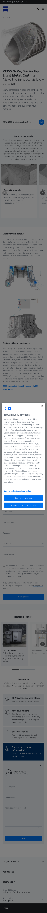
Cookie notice (10, 491)
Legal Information (23, 491)
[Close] (42, 405)
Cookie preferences (23, 498)
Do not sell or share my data (23, 505)
